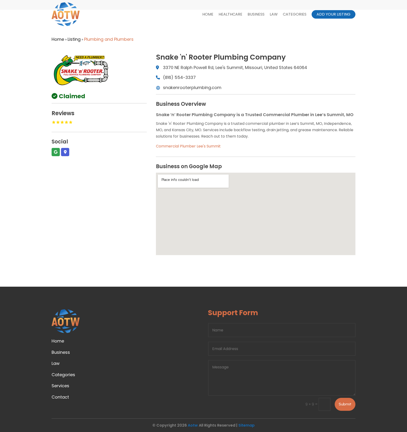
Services (60, 386)
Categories (294, 14)
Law (274, 14)
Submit (345, 404)
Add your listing (333, 14)
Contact (60, 397)
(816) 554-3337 (179, 77)
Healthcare (230, 14)
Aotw (193, 425)
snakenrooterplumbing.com (192, 87)
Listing (74, 39)
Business (256, 14)
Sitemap (246, 425)
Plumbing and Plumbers (109, 39)
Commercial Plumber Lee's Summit (188, 146)
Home (207, 14)
